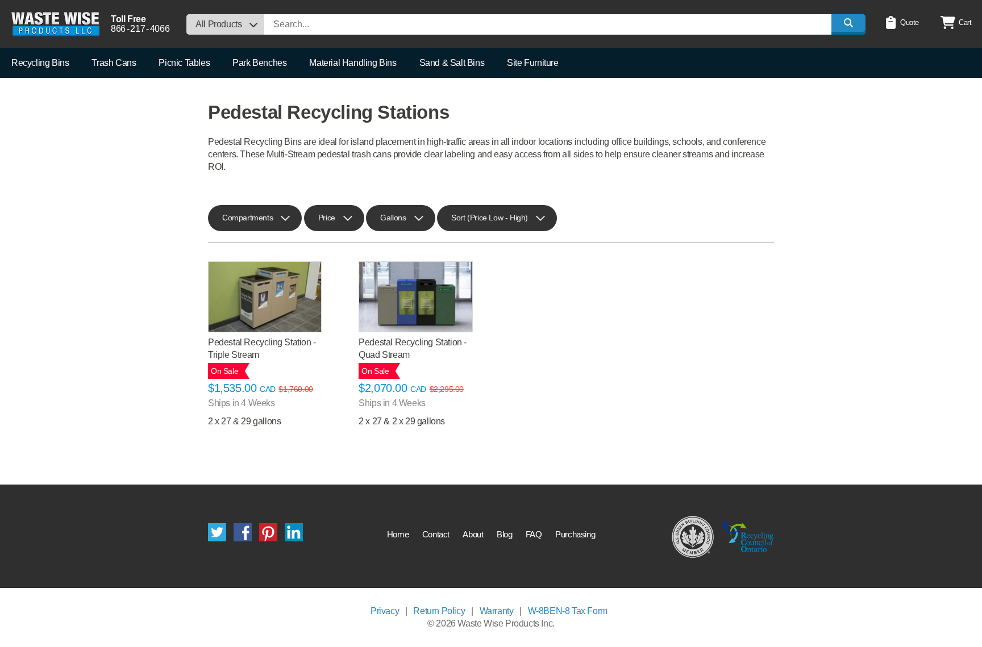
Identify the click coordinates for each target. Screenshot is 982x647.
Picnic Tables (184, 63)
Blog (504, 534)
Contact (436, 534)
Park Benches (259, 63)
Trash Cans (113, 63)
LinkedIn (294, 532)
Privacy (385, 611)
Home (398, 534)
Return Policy (439, 611)
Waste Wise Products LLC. (55, 24)
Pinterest (268, 532)
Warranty (497, 611)
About (473, 534)
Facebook (243, 532)
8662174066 (140, 29)
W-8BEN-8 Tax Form (567, 611)
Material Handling (352, 63)
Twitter (217, 532)
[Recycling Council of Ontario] (748, 536)
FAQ (534, 534)
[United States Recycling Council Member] (693, 536)
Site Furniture (532, 63)
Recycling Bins (40, 63)
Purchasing (575, 534)
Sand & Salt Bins (452, 63)
